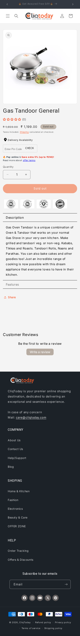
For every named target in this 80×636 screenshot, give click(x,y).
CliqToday (24, 622)
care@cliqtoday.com (31, 417)
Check (29, 148)
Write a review (40, 352)
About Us (14, 440)
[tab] (40, 284)
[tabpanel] (40, 251)
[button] (7, 16)
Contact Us (15, 449)
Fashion (13, 500)
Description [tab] (15, 217)
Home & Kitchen (19, 491)
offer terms (29, 160)
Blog (11, 466)
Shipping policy (53, 628)
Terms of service (31, 628)
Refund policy (43, 622)
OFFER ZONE (17, 526)
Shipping (24, 132)
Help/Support (17, 458)
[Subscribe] (66, 584)
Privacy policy (63, 622)
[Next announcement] (73, 4)
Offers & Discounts (20, 559)
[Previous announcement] (7, 4)
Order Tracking (18, 550)
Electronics (15, 508)
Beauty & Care (18, 517)
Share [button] (12, 297)
